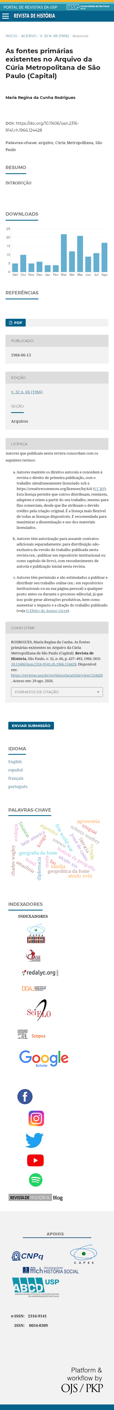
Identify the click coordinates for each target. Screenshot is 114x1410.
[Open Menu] (5, 16)
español (15, 769)
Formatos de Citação (37, 692)
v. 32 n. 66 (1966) (54, 36)
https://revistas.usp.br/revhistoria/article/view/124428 (57, 675)
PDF (17, 322)
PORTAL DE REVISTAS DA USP (30, 7)
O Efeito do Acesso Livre (47, 610)
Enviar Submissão (31, 725)
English (15, 761)
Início (11, 36)
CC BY (99, 488)
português (17, 786)
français (15, 778)
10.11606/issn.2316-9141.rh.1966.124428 (43, 664)
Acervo (29, 36)
